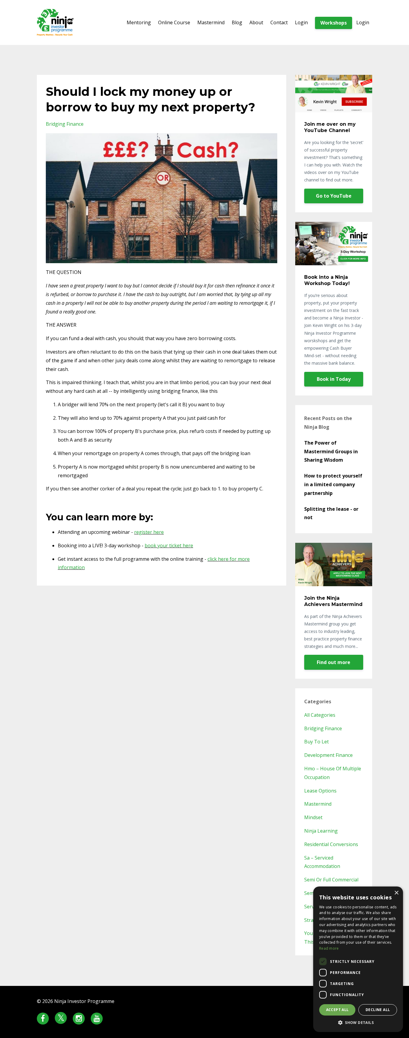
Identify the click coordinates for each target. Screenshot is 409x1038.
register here (149, 532)
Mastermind (211, 22)
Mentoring (139, 22)
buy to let (316, 741)
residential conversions (331, 844)
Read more (329, 948)
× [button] (396, 893)
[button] (358, 1022)
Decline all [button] (378, 1009)
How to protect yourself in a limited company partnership (333, 484)
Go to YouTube (334, 196)
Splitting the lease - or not (331, 513)
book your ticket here (169, 545)
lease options (320, 790)
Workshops (333, 22)
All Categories (319, 715)
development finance (328, 755)
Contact (279, 22)
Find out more (333, 662)
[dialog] (358, 959)
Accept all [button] (337, 1009)
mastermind (317, 804)
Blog (237, 22)
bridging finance (65, 124)
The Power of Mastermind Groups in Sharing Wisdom (331, 451)
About (256, 22)
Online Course (174, 22)
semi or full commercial (331, 879)
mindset (313, 817)
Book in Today (334, 379)
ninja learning (321, 831)
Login (301, 22)
